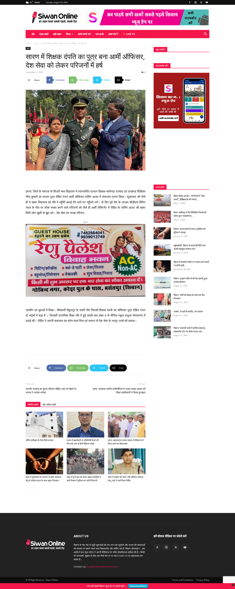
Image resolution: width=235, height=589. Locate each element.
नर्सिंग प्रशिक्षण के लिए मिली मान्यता (39, 434)
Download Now (138, 586)
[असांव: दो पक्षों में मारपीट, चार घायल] (162, 316)
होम (33, 34)
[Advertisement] (85, 180)
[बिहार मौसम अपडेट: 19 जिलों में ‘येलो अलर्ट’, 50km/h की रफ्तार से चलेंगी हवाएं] (162, 200)
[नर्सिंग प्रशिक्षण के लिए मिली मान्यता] (44, 419)
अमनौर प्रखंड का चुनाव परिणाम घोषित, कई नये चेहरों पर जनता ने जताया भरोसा (51, 385)
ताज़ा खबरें (43, 34)
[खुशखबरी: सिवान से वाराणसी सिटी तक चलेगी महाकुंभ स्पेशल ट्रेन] (162, 250)
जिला (68, 34)
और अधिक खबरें (49, 399)
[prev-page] (28, 482)
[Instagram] (195, 2)
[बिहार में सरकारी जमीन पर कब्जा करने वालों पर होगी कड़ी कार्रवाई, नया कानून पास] (162, 266)
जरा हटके (99, 34)
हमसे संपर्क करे (84, 34)
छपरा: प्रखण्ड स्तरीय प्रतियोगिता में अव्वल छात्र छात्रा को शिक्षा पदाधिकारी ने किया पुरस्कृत (119, 385)
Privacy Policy (202, 574)
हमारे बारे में (113, 34)
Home (28, 43)
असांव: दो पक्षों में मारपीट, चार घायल (188, 311)
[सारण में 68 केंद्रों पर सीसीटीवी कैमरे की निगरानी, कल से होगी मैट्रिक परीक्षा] (85, 419)
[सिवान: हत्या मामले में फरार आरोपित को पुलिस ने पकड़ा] (162, 233)
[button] (205, 34)
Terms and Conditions (182, 574)
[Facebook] (189, 2)
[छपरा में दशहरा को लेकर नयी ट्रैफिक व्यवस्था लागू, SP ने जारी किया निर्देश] (126, 456)
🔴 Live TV (129, 34)
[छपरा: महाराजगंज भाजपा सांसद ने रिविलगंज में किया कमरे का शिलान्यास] (126, 419)
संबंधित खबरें (33, 399)
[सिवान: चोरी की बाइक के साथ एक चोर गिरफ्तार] (162, 299)
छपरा (37, 43)
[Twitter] (201, 2)
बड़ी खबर (57, 34)
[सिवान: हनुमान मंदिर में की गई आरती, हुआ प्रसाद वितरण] (162, 283)
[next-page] (33, 482)
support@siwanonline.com (102, 561)
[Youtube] (206, 2)
